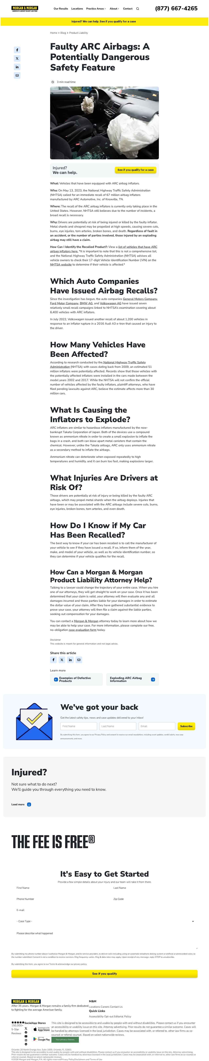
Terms (52, 964)
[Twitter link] (25, 1028)
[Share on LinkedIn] (17, 67)
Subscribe (186, 726)
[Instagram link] (25, 1040)
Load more (17, 804)
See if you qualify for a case (136, 170)
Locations (77, 8)
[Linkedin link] (25, 1044)
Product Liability (78, 33)
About (113, 8)
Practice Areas (95, 8)
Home (53, 33)
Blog (63, 33)
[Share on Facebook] (17, 50)
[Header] (24, 8)
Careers (105, 1007)
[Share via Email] (17, 75)
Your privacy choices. (65, 1039)
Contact (127, 8)
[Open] (138, 9)
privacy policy (80, 964)
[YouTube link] (25, 1036)
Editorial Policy (122, 1016)
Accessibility (96, 1016)
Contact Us (116, 1007)
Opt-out (108, 1016)
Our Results (61, 8)
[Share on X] (17, 58)
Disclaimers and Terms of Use (88, 1059)
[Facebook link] (25, 1032)
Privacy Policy (100, 734)
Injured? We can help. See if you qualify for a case (104, 21)
